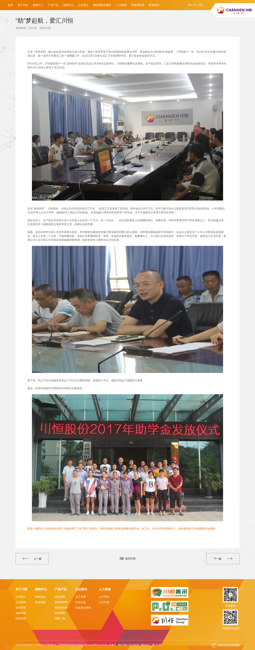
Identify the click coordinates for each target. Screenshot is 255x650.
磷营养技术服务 (102, 5)
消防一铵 (60, 618)
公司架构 (20, 602)
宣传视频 (40, 602)
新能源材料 (61, 602)
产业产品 (53, 5)
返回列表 (130, 558)
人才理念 (104, 596)
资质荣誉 (20, 607)
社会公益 (80, 602)
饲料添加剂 (61, 607)
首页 (10, 5)
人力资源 (121, 5)
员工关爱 (80, 596)
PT (195, 5)
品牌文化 (68, 5)
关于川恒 (23, 5)
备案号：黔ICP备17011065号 (124, 645)
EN (190, 5)
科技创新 (20, 618)
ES (201, 5)
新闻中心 (38, 5)
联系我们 (154, 5)
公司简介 (20, 596)
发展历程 (20, 613)
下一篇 (217, 558)
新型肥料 (60, 613)
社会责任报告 (83, 607)
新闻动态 (40, 596)
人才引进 (104, 602)
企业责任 (83, 5)
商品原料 (60, 596)
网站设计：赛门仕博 (151, 645)
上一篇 (37, 558)
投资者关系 (137, 5)
